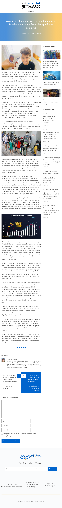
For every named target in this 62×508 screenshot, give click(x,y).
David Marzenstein (36, 33)
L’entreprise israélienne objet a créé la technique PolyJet (51, 102)
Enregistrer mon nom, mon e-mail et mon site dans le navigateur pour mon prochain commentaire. (20, 435)
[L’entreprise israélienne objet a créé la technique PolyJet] (51, 96)
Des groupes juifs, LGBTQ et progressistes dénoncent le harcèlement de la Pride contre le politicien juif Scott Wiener (51, 194)
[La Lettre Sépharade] (31, 5)
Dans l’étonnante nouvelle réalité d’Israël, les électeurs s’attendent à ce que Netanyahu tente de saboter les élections (51, 134)
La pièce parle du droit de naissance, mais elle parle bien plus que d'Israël (51, 148)
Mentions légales (50, 486)
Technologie (6, 355)
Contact (50, 488)
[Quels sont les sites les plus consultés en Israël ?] (51, 79)
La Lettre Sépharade (27, 501)
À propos (50, 484)
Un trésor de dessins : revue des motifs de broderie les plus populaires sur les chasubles (50, 118)
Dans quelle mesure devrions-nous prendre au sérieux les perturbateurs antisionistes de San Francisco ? (51, 210)
